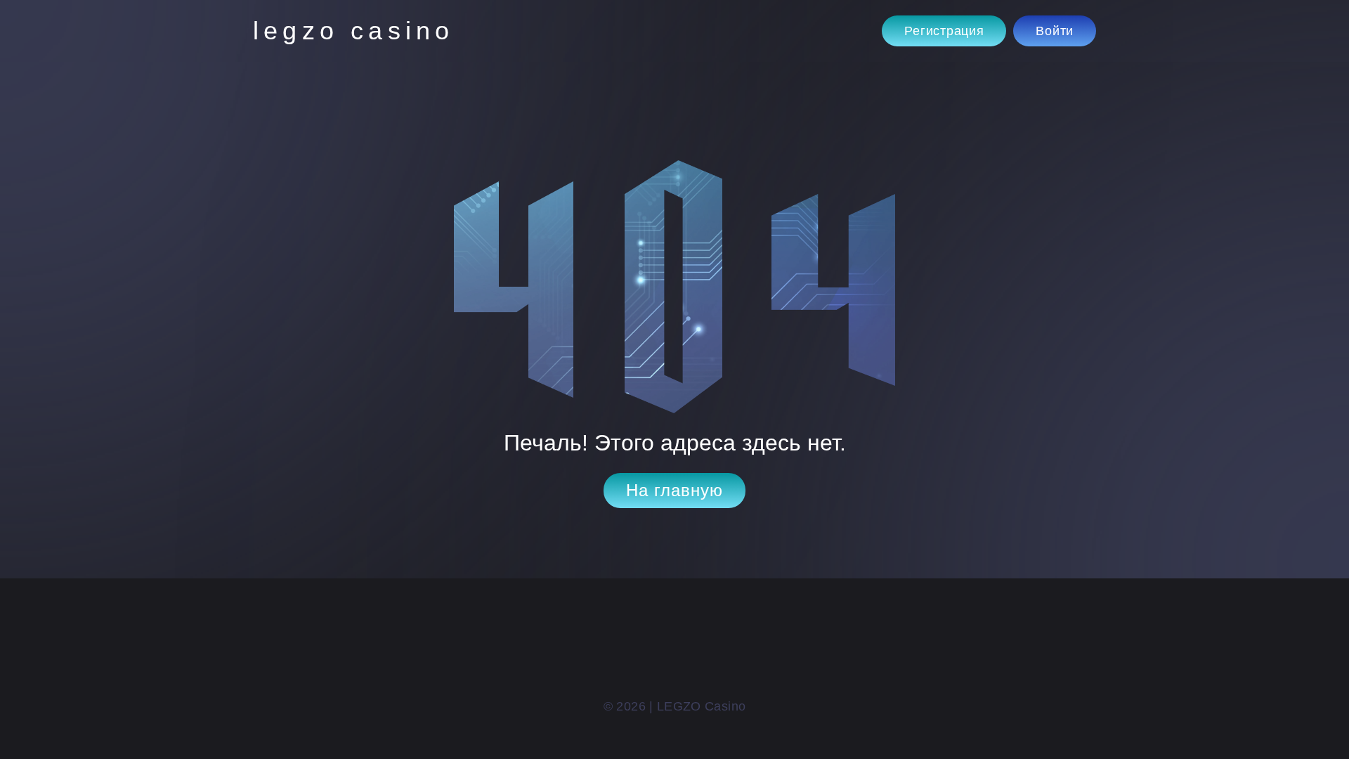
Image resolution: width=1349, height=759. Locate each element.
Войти (1055, 31)
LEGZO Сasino (353, 30)
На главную (674, 490)
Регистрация (944, 31)
